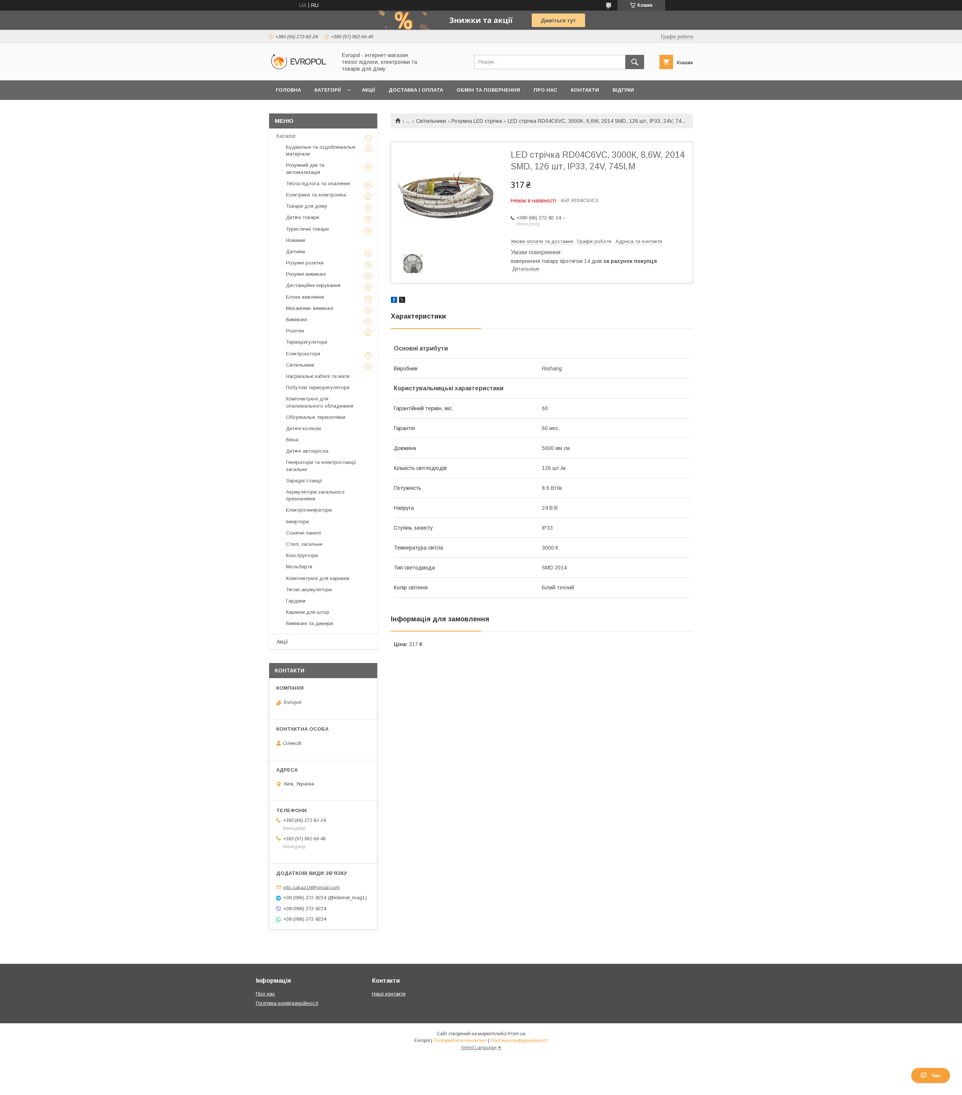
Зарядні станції (304, 480)
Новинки (295, 240)
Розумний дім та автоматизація (305, 168)
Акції (368, 90)
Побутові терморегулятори (317, 387)
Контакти (585, 90)
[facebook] (394, 301)
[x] (402, 301)
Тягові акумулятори (309, 589)
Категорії (328, 90)
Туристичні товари (307, 229)
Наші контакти (388, 994)
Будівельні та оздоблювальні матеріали (320, 150)
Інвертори (297, 521)
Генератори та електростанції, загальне (321, 465)
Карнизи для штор (307, 612)
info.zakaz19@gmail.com (311, 887)
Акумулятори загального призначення (315, 495)
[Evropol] (301, 71)
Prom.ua (516, 1033)
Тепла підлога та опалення (318, 183)
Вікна (292, 440)
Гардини (296, 601)
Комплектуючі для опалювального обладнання (319, 402)
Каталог (286, 136)
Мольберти (299, 566)
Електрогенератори (309, 510)
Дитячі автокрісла (307, 451)
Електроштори (303, 353)
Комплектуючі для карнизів (317, 578)
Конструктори (302, 555)
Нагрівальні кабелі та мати (317, 376)
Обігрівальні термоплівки (315, 417)
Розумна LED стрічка (476, 121)
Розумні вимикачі (306, 274)
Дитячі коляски (303, 428)
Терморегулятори (306, 342)
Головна (288, 90)
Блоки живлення (305, 297)
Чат (936, 1075)
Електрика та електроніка (316, 195)
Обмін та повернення (488, 90)
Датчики (295, 251)
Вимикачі (296, 319)
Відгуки (623, 90)
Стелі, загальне (304, 544)
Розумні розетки (305, 263)
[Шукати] (634, 62)
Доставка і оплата (416, 90)
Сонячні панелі (303, 533)
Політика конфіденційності (287, 1003)
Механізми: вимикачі (309, 308)
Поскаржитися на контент (460, 1040)
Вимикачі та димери (309, 623)
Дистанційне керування (313, 285)
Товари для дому (306, 206)
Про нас (545, 90)
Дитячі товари (302, 217)
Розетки (295, 331)
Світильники (431, 121)
